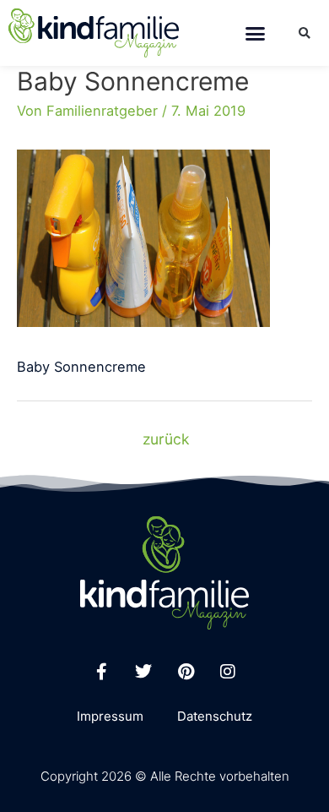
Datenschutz (214, 716)
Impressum (110, 716)
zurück (166, 439)
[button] (256, 33)
